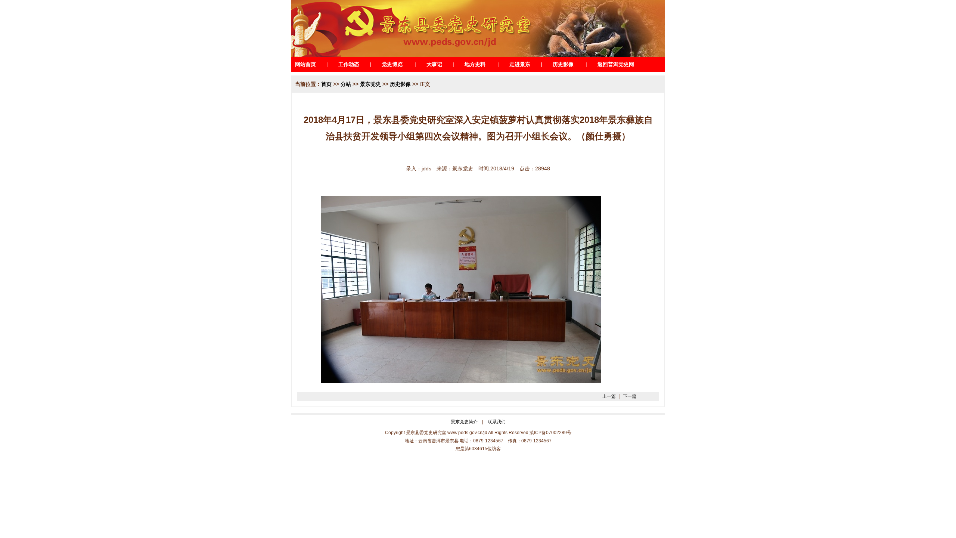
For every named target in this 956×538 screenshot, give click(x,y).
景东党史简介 (464, 421)
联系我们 (497, 421)
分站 (346, 84)
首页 (326, 84)
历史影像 (400, 84)
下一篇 (629, 396)
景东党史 (370, 84)
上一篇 (609, 396)
